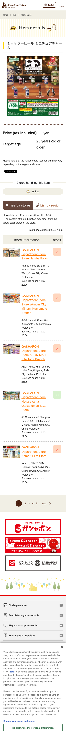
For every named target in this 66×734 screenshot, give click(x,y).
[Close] (62, 647)
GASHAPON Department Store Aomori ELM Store (33, 451)
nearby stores (20, 205)
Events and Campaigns (22, 635)
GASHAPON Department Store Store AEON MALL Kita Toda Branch (34, 352)
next (44, 503)
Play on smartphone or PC (24, 625)
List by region (50, 205)
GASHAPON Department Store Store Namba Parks (34, 253)
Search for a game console (24, 615)
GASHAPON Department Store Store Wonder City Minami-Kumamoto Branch (34, 304)
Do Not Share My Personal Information (33, 727)
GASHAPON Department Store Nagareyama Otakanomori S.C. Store (33, 401)
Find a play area (18, 605)
